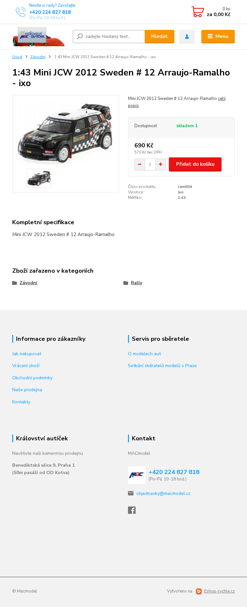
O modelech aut (144, 354)
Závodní (37, 56)
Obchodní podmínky (32, 378)
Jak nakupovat (26, 354)
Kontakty (21, 402)
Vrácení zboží (26, 366)
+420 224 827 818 (50, 12)
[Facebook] (135, 512)
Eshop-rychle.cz (219, 591)
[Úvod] (40, 36)
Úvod (17, 56)
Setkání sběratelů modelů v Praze (162, 366)
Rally (136, 283)
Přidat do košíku (195, 164)
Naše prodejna (27, 390)
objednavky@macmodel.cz (163, 493)
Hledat (159, 36)
